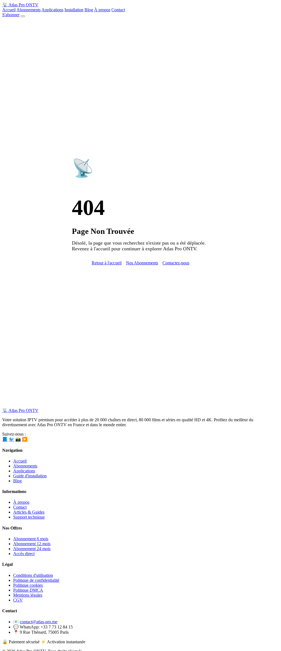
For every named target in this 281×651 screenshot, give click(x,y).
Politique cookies (28, 585)
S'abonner (10, 14)
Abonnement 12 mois (31, 543)
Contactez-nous (175, 263)
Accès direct (24, 553)
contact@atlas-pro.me (38, 621)
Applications (52, 9)
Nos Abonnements (142, 263)
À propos (102, 9)
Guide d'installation (30, 475)
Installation (73, 9)
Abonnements (28, 9)
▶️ (24, 439)
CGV (18, 600)
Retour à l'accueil (107, 263)
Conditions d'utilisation (33, 575)
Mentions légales (27, 595)
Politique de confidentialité (36, 580)
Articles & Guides (28, 512)
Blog (89, 9)
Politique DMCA (28, 590)
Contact (118, 9)
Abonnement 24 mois (31, 548)
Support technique (29, 517)
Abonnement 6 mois (30, 538)
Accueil (9, 9)
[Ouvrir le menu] (23, 16)
